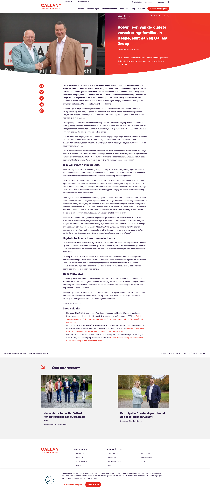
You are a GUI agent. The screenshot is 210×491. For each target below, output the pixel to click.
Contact (161, 2)
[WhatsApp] (41, 110)
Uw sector (79, 457)
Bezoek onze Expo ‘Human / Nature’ (190, 353)
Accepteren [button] (93, 485)
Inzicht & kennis (81, 461)
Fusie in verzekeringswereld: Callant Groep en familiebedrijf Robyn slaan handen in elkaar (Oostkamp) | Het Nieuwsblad (104, 319)
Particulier (69, 1)
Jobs (150, 2)
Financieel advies (109, 9)
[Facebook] (41, 86)
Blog (133, 9)
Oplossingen (80, 453)
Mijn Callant (138, 2)
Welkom (80, 9)
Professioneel (83, 1)
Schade (141, 9)
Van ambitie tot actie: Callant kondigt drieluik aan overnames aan (64, 417)
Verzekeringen (93, 9)
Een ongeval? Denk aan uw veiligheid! (31, 353)
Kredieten (124, 9)
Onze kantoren (146, 457)
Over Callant (145, 453)
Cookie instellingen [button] (73, 485)
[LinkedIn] (41, 104)
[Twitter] (41, 92)
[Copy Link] (41, 98)
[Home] (51, 6)
